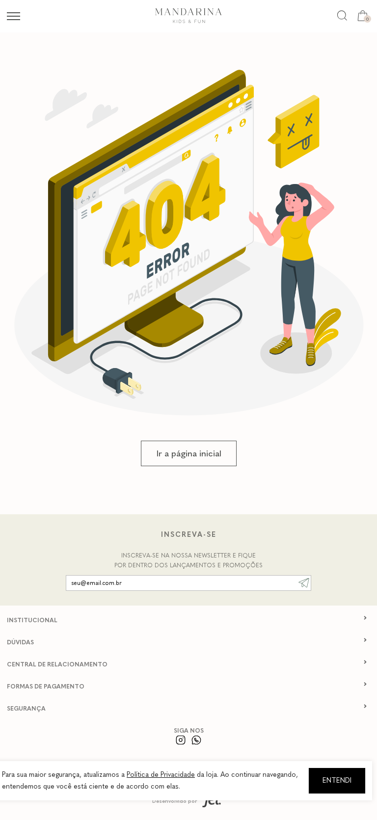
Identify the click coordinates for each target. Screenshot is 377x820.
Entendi (337, 780)
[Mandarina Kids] (188, 21)
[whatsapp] (196, 740)
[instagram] (181, 740)
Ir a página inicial (188, 453)
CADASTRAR (303, 583)
